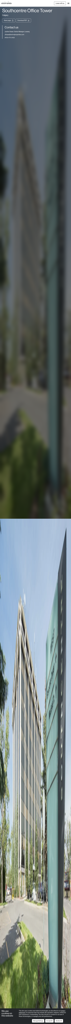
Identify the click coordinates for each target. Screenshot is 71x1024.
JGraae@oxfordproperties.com (14, 34)
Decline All (59, 1021)
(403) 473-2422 (10, 37)
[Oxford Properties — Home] (6, 2)
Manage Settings (38, 1021)
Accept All (49, 1021)
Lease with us (60, 3)
